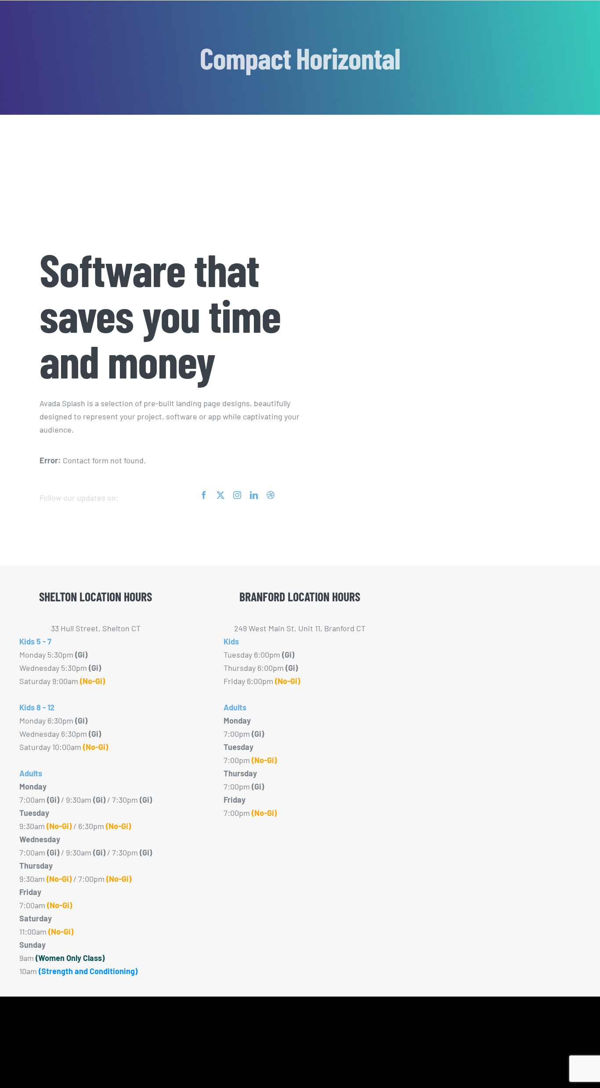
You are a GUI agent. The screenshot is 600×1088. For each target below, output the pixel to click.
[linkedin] (254, 495)
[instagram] (237, 495)
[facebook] (204, 495)
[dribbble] (271, 495)
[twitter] (220, 495)
